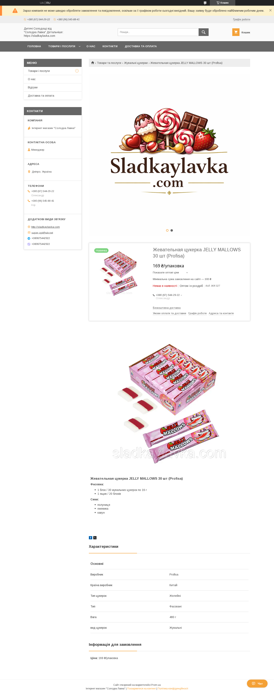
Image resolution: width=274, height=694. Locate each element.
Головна (34, 46)
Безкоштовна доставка (167, 307)
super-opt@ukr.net (42, 232)
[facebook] (90, 538)
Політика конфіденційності (173, 688)
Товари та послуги (109, 62)
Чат (260, 683)
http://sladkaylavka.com (45, 226)
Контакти (110, 46)
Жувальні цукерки (136, 62)
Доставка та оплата (141, 46)
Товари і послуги (61, 46)
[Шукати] (204, 32)
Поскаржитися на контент (141, 688)
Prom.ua (156, 685)
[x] (94, 538)
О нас (90, 46)
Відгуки (33, 87)
